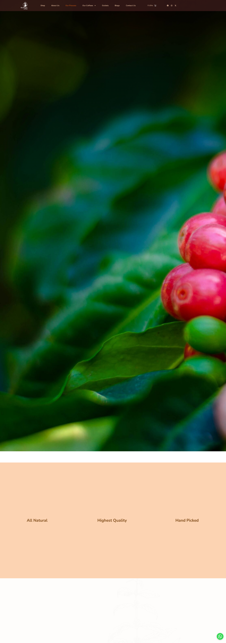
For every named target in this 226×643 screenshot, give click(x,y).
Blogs (117, 5)
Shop (43, 5)
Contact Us (131, 5)
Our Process (71, 5)
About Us (55, 5)
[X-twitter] (175, 5)
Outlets (105, 5)
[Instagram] (171, 5)
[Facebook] (167, 5)
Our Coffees (88, 5)
